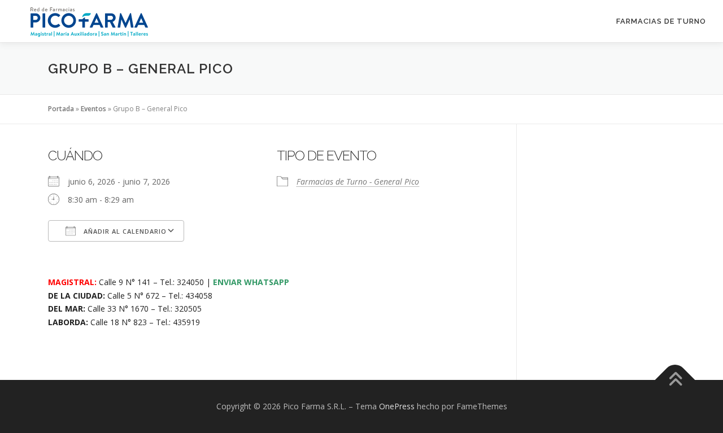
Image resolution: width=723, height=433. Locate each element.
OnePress (397, 406)
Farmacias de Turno (661, 21)
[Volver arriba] (675, 380)
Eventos (93, 108)
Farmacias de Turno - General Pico (358, 181)
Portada (61, 108)
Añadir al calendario (124, 231)
